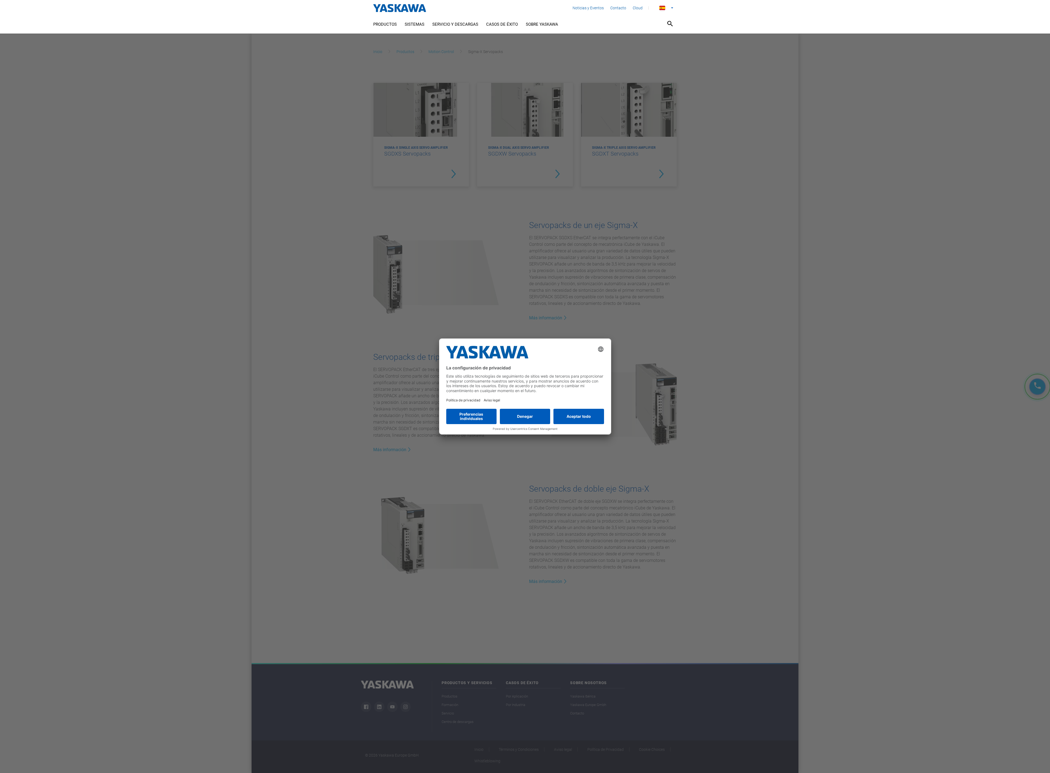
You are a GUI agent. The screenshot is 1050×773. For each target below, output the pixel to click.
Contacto (618, 8)
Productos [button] (385, 24)
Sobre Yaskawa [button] (542, 24)
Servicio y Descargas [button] (455, 24)
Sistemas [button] (414, 24)
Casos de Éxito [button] (502, 24)
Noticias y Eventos (588, 8)
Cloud (638, 8)
